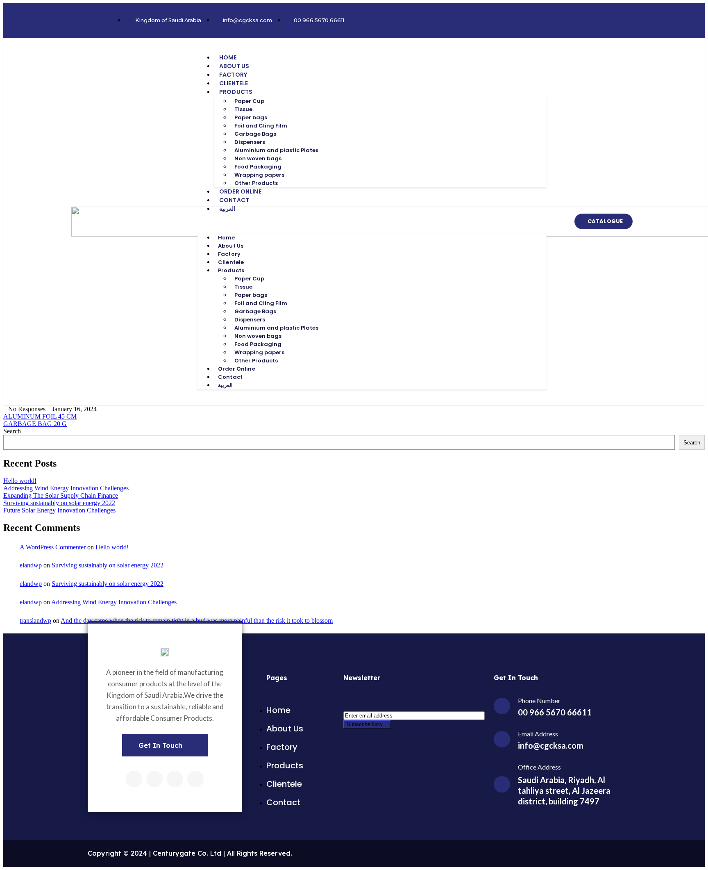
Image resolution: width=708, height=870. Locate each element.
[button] (372, 223)
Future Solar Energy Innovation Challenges (59, 510)
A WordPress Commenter (53, 547)
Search (12, 431)
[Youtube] (195, 779)
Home (228, 57)
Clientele (233, 83)
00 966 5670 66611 (555, 712)
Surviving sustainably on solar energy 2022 (59, 502)
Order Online (240, 191)
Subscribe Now (365, 724)
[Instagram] (175, 779)
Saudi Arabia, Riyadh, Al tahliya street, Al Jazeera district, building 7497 (564, 790)
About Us (234, 66)
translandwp (35, 620)
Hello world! (19, 480)
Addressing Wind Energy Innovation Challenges (66, 488)
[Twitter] (154, 779)
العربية (227, 209)
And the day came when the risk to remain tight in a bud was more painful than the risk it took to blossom (197, 620)
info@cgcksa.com (550, 745)
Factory (233, 75)
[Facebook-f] (134, 779)
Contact (234, 200)
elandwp (31, 565)
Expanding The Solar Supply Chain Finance (60, 495)
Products (235, 92)
